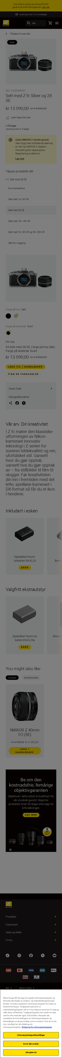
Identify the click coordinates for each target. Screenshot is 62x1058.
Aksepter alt (31, 1052)
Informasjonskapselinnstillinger (31, 1035)
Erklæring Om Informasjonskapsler (37, 1027)
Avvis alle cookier (31, 1043)
